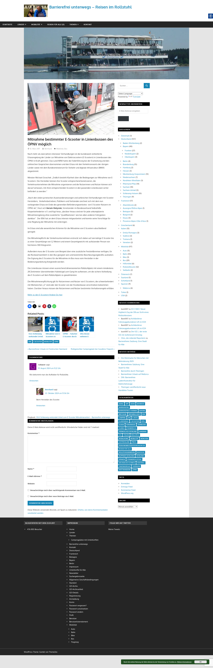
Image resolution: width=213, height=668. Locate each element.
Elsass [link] (125, 218)
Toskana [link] (126, 239)
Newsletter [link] (73, 573)
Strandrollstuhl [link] (134, 459)
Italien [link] (123, 228)
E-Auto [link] (135, 418)
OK (200, 662)
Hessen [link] (126, 171)
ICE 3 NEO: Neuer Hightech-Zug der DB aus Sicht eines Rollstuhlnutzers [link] (133, 312)
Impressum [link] (73, 567)
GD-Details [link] (73, 592)
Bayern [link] (126, 146)
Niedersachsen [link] (129, 177)
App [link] (127, 404)
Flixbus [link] (122, 428)
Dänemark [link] (125, 136)
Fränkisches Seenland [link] (128, 431)
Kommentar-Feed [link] (128, 490)
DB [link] (129, 418)
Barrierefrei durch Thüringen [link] (132, 371)
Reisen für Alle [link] (125, 449)
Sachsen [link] (126, 187)
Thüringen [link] (127, 197)
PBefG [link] (134, 442)
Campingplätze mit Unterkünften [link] (84, 540)
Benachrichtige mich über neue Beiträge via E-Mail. (52, 496)
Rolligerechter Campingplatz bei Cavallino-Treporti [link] (92, 349)
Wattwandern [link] (125, 470)
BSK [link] (29, 342)
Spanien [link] (124, 284)
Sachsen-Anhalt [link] (129, 190)
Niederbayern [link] (130, 154)
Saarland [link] (124, 277)
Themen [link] (73, 24)
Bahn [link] (125, 254)
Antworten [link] (33, 380)
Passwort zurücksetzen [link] (78, 609)
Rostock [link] (140, 452)
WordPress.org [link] (127, 493)
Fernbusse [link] (142, 425)
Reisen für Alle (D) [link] (55, 24)
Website (31, 483)
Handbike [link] (143, 431)
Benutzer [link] (73, 618)
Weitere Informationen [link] (184, 662)
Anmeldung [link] (74, 599)
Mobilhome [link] (123, 438)
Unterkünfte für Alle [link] (77, 570)
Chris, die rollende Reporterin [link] (133, 338)
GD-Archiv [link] (73, 586)
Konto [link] (71, 602)
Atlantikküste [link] (128, 205)
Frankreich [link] (125, 201)
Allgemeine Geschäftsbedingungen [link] (84, 579)
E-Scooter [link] (38, 342)
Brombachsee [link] (134, 414)
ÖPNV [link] (56, 342)
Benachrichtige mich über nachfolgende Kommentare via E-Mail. (58, 490)
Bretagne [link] (126, 211)
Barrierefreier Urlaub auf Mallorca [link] (135, 374)
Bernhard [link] (48, 149)
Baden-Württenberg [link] (131, 143)
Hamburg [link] (127, 167)
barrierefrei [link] (124, 407)
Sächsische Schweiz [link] (127, 463)
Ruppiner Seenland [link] (126, 456)
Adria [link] (121, 404)
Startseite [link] (7, 24)
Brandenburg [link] (128, 164)
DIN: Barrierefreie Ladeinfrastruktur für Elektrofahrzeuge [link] (126, 380)
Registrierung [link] (74, 596)
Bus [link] (65, 149)
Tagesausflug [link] (124, 466)
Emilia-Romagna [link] (130, 232)
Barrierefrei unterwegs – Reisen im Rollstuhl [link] (90, 6)
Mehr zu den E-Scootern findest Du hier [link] (45, 295)
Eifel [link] (143, 421)
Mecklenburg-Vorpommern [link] (134, 174)
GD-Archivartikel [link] (76, 589)
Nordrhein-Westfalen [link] (131, 180)
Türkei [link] (123, 292)
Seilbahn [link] (126, 270)
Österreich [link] (125, 274)
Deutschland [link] (126, 139)
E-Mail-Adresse (35, 476)
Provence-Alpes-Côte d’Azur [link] (134, 221)
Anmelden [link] (125, 483)
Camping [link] (122, 418)
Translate (136, 97)
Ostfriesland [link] (124, 442)
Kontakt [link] (88, 24)
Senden (123, 118)
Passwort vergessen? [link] (78, 605)
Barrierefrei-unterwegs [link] (78, 544)
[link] (36, 8)
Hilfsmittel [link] (127, 263)
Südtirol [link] (126, 236)
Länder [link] (21, 24)
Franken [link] (128, 150)
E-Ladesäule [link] (123, 421)
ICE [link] (120, 435)
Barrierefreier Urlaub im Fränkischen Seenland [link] (48, 349)
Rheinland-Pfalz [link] (129, 184)
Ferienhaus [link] (130, 425)
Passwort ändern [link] (76, 612)
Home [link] (71, 529)
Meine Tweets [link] (114, 529)
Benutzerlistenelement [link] (78, 621)
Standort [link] (73, 583)
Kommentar (33, 433)
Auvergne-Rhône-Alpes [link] (132, 208)
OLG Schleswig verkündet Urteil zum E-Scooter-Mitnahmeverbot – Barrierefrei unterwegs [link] (73, 417)
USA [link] (123, 295)
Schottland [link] (125, 281)
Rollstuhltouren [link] (129, 267)
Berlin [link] (125, 161)
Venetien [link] (126, 242)
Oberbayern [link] (130, 157)
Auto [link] (125, 250)
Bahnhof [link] (140, 404)
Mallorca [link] (126, 288)
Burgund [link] (126, 215)
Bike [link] (124, 257)
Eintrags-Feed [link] (127, 487)
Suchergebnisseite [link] (76, 576)
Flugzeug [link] (75, 642)
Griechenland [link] (126, 225)
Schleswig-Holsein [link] (130, 193)
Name (31, 469)
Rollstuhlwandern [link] (127, 452)
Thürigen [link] (136, 466)
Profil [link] (71, 615)
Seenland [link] (140, 456)
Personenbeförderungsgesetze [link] (132, 445)
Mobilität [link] (35, 24)
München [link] (144, 438)
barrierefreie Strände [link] (128, 411)
